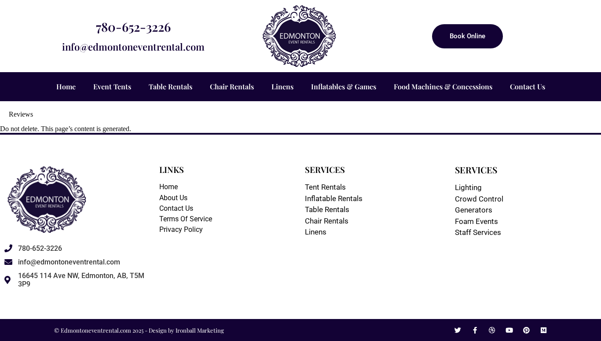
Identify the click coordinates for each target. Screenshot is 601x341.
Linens (282, 86)
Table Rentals (170, 86)
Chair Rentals (232, 86)
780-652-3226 (133, 26)
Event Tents (112, 86)
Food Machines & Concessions (443, 86)
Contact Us (527, 86)
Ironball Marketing (200, 330)
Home (66, 86)
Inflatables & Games (343, 86)
